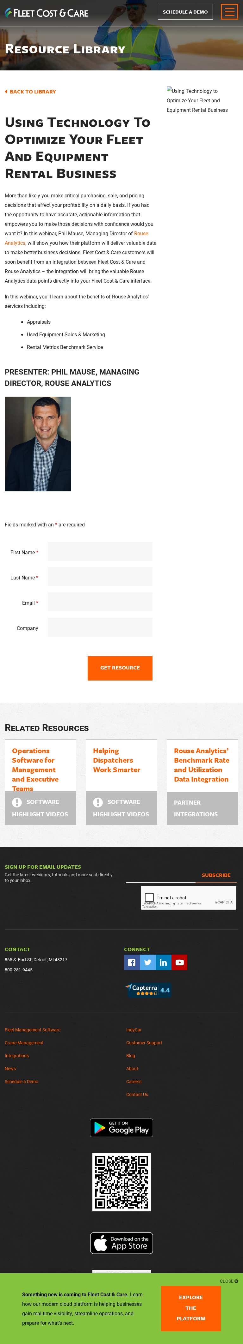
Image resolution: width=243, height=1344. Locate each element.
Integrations (17, 1056)
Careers (133, 1081)
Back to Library (33, 91)
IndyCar (134, 1030)
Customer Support (144, 1043)
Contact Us (137, 1094)
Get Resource (120, 667)
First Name (24, 552)
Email (30, 602)
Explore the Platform (191, 1308)
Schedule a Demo (185, 11)
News (10, 1068)
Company (27, 628)
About (132, 1068)
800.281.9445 (19, 970)
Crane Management (24, 1043)
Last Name (24, 577)
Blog (130, 1056)
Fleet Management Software (32, 1030)
